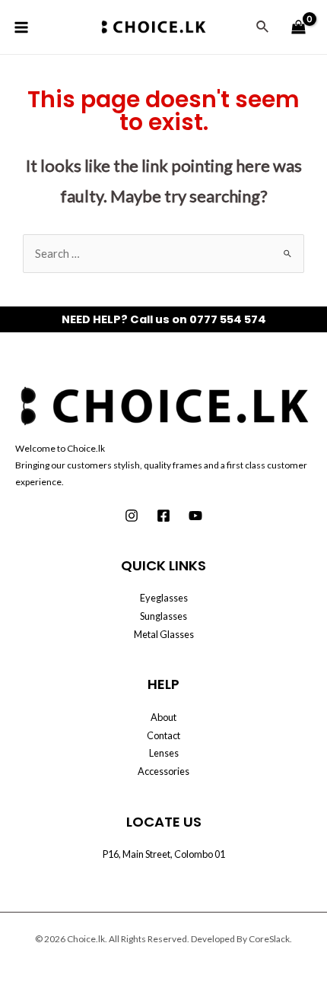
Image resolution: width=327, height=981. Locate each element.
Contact (163, 735)
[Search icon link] (263, 27)
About (163, 717)
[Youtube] (195, 515)
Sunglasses (163, 616)
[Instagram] (131, 515)
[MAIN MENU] (21, 26)
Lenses (164, 753)
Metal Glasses (164, 634)
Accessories (163, 771)
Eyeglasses (164, 598)
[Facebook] (163, 515)
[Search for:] (163, 253)
